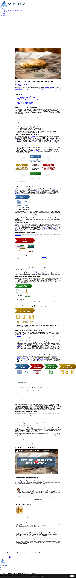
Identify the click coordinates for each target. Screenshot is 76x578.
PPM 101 (29, 84)
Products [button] (3, 4)
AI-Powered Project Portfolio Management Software (12, 5)
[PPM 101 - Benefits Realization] (19, 514)
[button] (38, 78)
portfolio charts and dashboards (40, 416)
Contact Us (6, 12)
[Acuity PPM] (38, 1)
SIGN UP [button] (8, 554)
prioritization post (45, 226)
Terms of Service (29, 573)
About (5, 9)
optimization (32, 137)
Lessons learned (19, 346)
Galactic (36, 573)
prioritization (44, 257)
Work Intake (55, 189)
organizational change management (40, 359)
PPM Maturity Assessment (8, 6)
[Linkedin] (17, 496)
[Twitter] (16, 496)
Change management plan (21, 358)
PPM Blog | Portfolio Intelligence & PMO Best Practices (13, 10)
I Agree (72, 576)
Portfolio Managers (43, 88)
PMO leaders (50, 88)
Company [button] (3, 8)
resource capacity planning (48, 87)
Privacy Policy (25, 573)
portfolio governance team (36, 150)
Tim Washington (18, 85)
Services (3, 7)
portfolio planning (18, 235)
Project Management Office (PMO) (21, 84)
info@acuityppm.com (3, 565)
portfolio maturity (27, 479)
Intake (41, 480)
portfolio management (31, 136)
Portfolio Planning (18, 271)
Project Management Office (56, 139)
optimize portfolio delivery (39, 272)
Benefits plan (19, 336)
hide (21, 94)
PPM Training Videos (7, 11)
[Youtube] (19, 496)
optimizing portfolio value (34, 234)
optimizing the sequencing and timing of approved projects (42, 271)
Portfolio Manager (19, 140)
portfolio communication (40, 442)
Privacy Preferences (65, 576)
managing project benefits (23, 334)
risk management (30, 357)
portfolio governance (34, 191)
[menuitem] (39, 5)
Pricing (3, 13)
